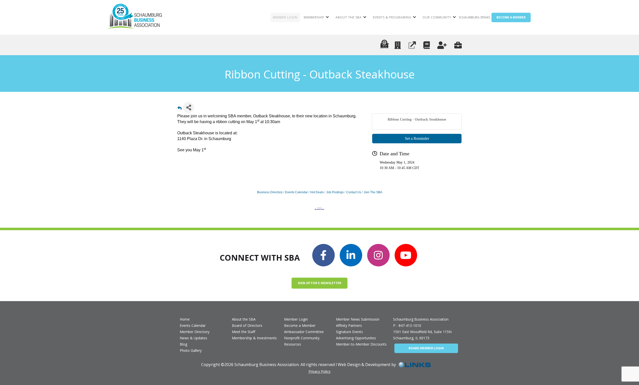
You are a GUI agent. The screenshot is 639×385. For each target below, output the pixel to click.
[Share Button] (188, 107)
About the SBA (244, 319)
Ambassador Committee (304, 331)
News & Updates (193, 338)
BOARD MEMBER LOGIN (426, 348)
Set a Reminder (417, 138)
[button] (316, 17)
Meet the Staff (243, 331)
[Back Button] (179, 109)
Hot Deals (317, 192)
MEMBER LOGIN (285, 17)
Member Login (296, 319)
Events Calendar (296, 192)
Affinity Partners (349, 325)
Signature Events (349, 331)
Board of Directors (247, 325)
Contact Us (353, 192)
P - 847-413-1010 (407, 325)
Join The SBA (373, 192)
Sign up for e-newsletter (319, 283)
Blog (183, 344)
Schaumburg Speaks (474, 17)
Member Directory (194, 331)
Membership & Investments (254, 338)
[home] (134, 17)
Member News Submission (357, 319)
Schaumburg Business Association (421, 319)
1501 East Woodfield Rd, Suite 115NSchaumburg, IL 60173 (422, 334)
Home (185, 319)
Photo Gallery (191, 350)
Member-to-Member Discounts (361, 344)
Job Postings (335, 192)
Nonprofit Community (302, 338)
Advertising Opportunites (356, 338)
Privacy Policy (319, 371)
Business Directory (270, 192)
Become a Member (300, 325)
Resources (292, 344)
